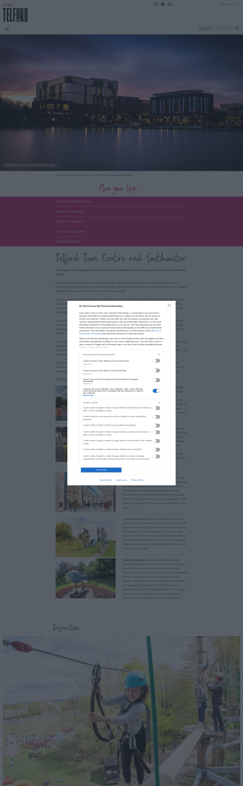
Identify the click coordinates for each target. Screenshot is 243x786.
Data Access (121, 480)
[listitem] (121, 354)
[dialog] (121, 393)
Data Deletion (106, 480)
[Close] (170, 306)
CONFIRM (101, 470)
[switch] (156, 361)
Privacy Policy (137, 480)
